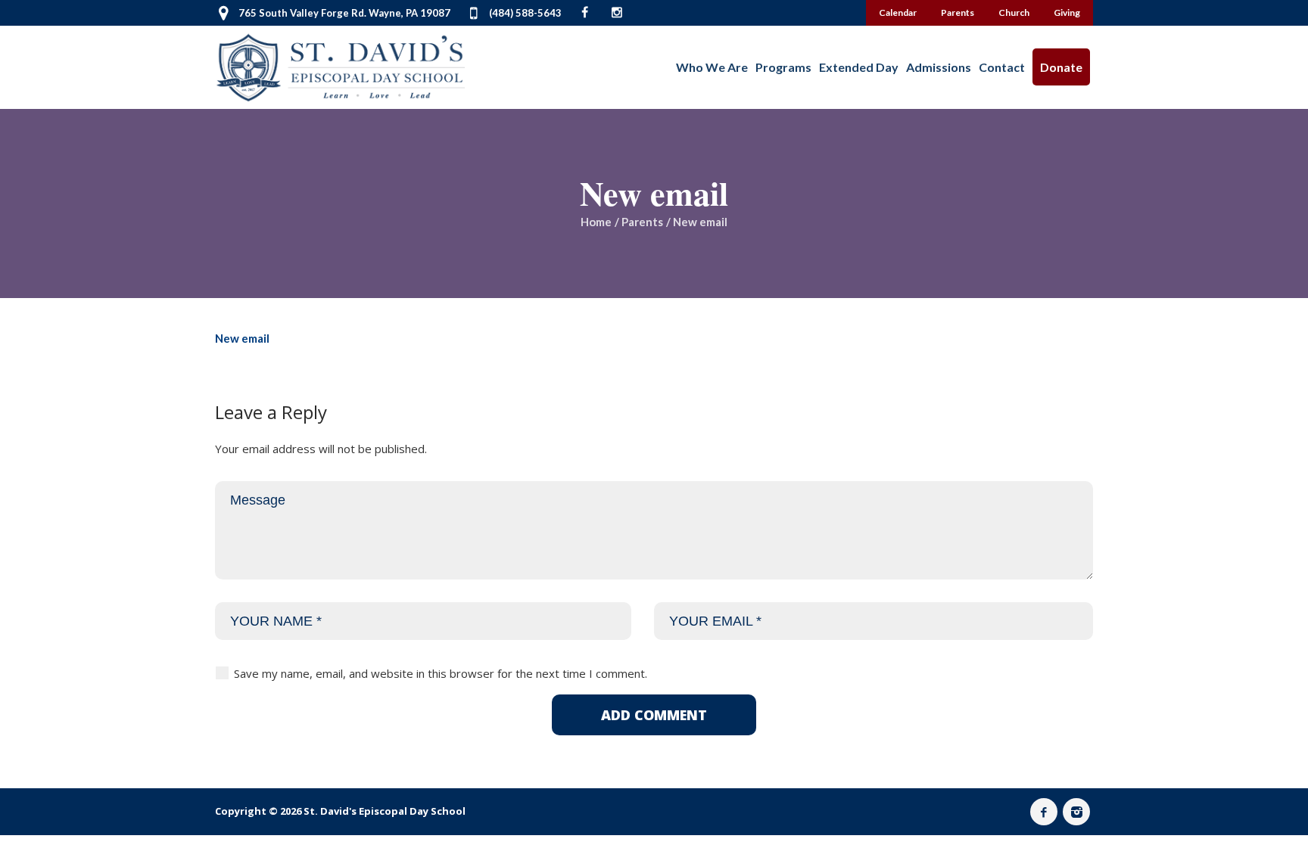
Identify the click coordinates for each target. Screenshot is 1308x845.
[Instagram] (1076, 811)
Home (596, 221)
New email (242, 338)
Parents (642, 221)
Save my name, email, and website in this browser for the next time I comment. (440, 673)
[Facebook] (1043, 811)
